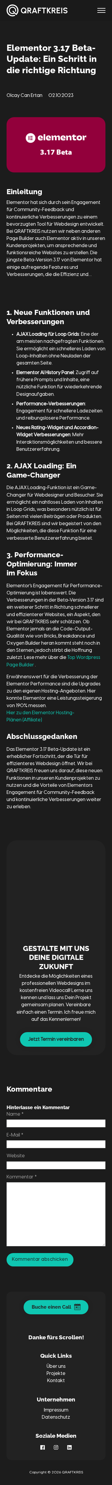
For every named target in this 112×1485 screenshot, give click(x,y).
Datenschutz (56, 1417)
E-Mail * (15, 1135)
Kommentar (22, 1177)
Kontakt (56, 1380)
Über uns (56, 1366)
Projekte (56, 1373)
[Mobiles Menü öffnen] (101, 10)
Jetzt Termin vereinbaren (56, 1039)
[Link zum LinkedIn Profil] (69, 1447)
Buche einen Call (56, 1307)
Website (16, 1156)
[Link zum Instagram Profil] (56, 1447)
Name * (15, 1114)
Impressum (56, 1410)
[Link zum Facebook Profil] (42, 1447)
